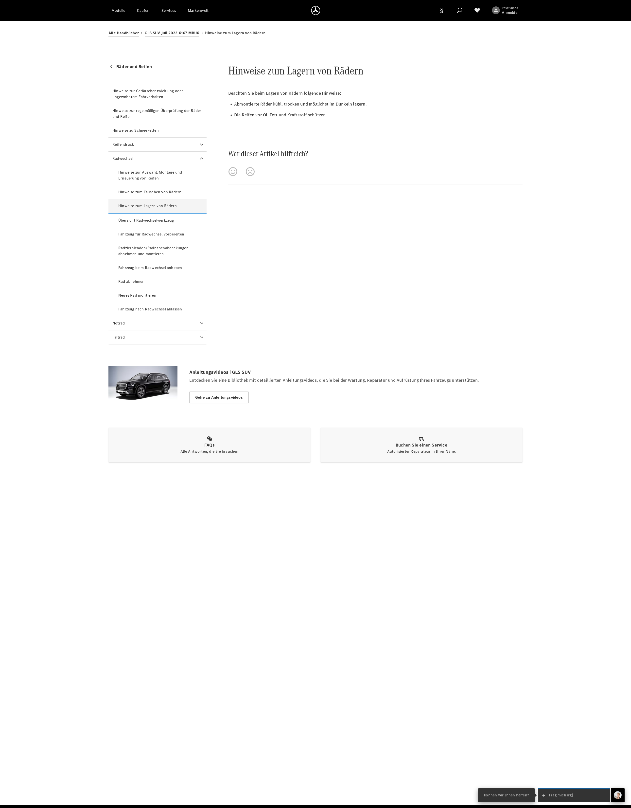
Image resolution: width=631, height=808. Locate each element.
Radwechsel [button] (122, 158)
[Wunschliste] (477, 10)
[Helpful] (233, 171)
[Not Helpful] (250, 171)
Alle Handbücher (123, 33)
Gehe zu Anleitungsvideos (219, 397)
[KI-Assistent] (618, 795)
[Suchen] (459, 10)
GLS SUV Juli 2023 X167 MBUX (172, 33)
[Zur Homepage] (315, 10)
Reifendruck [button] (123, 144)
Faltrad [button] (118, 337)
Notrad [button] (118, 323)
